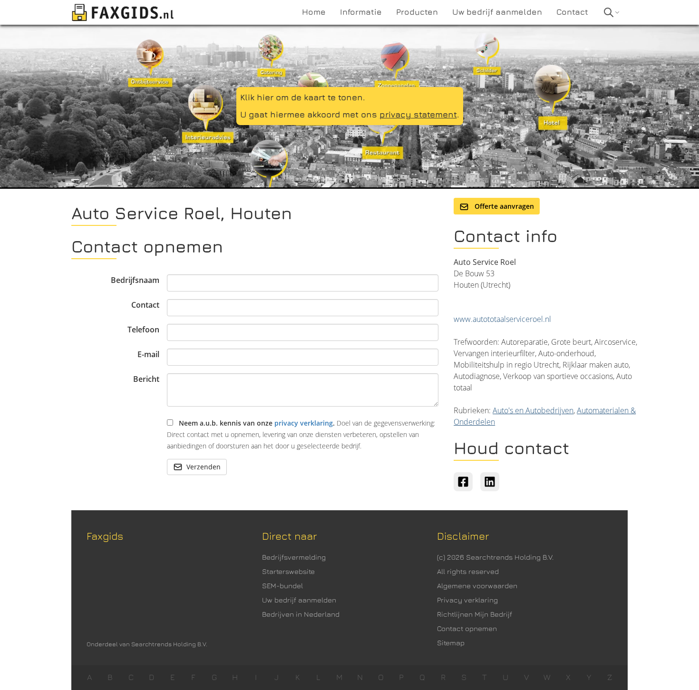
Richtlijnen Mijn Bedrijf (474, 614)
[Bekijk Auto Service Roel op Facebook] (463, 481)
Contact (145, 305)
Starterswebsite (288, 571)
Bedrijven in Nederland (301, 614)
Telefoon (143, 329)
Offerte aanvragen (503, 206)
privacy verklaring (303, 423)
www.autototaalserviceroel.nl (502, 319)
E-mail (148, 354)
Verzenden (203, 466)
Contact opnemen (467, 628)
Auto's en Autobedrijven (533, 410)
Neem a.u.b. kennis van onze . (301, 434)
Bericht (146, 379)
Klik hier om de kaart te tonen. (302, 97)
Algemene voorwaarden (477, 586)
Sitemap (451, 643)
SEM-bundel (282, 586)
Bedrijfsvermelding (294, 557)
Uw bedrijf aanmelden (299, 600)
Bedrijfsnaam (135, 280)
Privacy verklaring (467, 600)
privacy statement (418, 114)
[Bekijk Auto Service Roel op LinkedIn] (489, 481)
